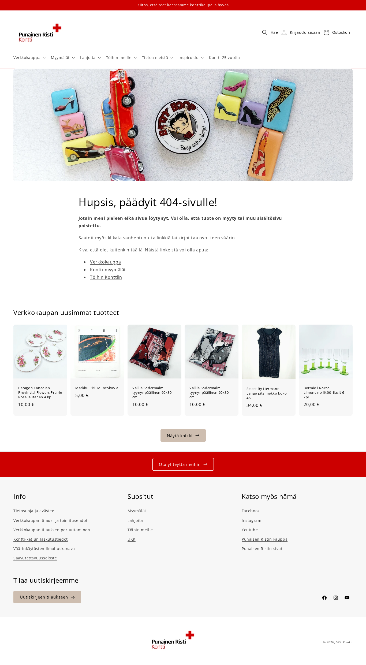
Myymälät (137, 510)
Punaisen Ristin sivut (262, 548)
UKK (132, 538)
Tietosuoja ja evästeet (34, 510)
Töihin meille (140, 529)
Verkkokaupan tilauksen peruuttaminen (51, 529)
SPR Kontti (344, 642)
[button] (29, 57)
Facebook (251, 510)
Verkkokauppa (105, 262)
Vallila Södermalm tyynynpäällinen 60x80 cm (152, 392)
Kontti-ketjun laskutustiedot (40, 538)
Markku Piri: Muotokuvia (96, 388)
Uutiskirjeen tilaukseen (44, 597)
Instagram (251, 520)
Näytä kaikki (180, 435)
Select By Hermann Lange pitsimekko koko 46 (267, 393)
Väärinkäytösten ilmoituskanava (44, 548)
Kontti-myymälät (108, 270)
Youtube (250, 529)
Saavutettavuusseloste (35, 557)
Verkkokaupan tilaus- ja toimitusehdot (50, 520)
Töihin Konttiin (106, 277)
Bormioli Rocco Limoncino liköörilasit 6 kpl (324, 392)
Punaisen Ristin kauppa (264, 538)
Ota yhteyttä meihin (180, 464)
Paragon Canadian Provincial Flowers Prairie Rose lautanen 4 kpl (40, 392)
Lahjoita (135, 520)
